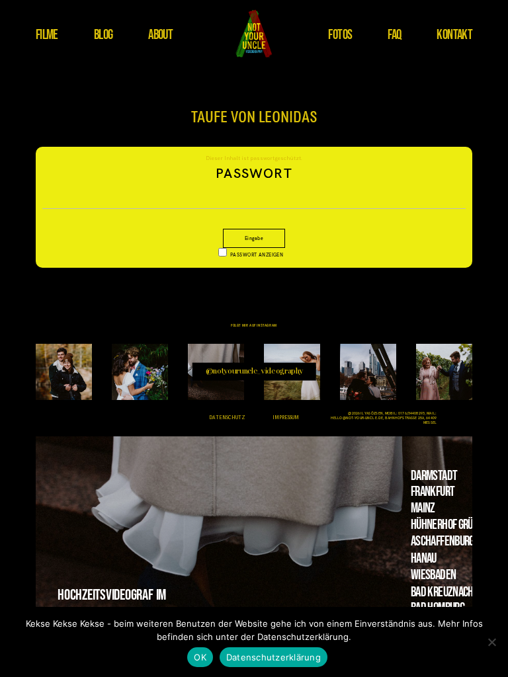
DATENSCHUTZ (227, 417)
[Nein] (491, 642)
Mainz (423, 508)
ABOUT (160, 34)
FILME (47, 34)
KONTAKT (454, 34)
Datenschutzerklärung (273, 657)
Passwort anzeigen (256, 255)
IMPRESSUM (286, 417)
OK (200, 657)
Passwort (254, 173)
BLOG (103, 34)
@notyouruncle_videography (254, 372)
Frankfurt (432, 491)
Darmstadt (434, 475)
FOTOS (340, 34)
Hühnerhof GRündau (452, 524)
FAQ (394, 34)
